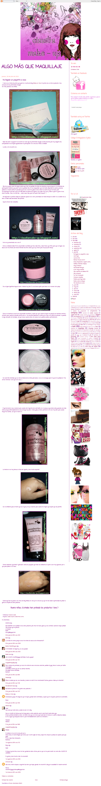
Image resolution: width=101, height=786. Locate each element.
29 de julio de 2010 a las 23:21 (13, 635)
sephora (88, 343)
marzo (75, 291)
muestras (79, 331)
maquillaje (81, 328)
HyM (98, 319)
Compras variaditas (78, 277)
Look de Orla (77, 258)
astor (75, 306)
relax (78, 341)
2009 (74, 296)
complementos (93, 311)
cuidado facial (17, 616)
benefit (73, 307)
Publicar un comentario (7, 776)
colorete (74, 311)
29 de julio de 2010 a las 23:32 (13, 652)
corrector (85, 313)
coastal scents (97, 309)
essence (93, 316)
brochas (78, 309)
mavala (91, 330)
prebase (90, 338)
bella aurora (98, 306)
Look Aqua (76, 256)
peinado (85, 335)
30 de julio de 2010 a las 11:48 (13, 683)
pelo (90, 335)
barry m (87, 306)
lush (93, 326)
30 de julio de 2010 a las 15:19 (13, 703)
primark (73, 340)
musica (87, 331)
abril (75, 289)
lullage (89, 326)
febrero (76, 293)
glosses (76, 319)
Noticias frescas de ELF (79, 260)
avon (83, 306)
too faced (73, 346)
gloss (72, 319)
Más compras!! (77, 273)
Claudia (7, 677)
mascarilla (85, 330)
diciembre (76, 242)
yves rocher (87, 348)
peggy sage (79, 335)
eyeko (75, 318)
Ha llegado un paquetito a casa (81, 254)
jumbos (85, 323)
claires (92, 309)
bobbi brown (88, 307)
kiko (93, 323)
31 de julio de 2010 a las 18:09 (13, 724)
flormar (86, 318)
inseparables (85, 321)
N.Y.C (92, 331)
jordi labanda (79, 323)
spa (83, 345)
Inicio (36, 780)
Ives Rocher (73, 323)
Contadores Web (75, 69)
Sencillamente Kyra (10, 686)
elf (87, 316)
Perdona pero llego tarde (79, 279)
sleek (98, 343)
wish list (77, 348)
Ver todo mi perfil (79, 171)
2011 (74, 239)
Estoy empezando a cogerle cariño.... (82, 262)
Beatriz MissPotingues (11, 646)
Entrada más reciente (7, 780)
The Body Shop (95, 345)
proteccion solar (84, 340)
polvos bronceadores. (82, 338)
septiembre (77, 248)
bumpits (83, 309)
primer (78, 340)
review (82, 341)
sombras (73, 345)
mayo (75, 287)
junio (75, 285)
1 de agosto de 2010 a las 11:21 (13, 742)
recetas (97, 340)
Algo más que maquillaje (32, 66)
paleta (97, 333)
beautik (92, 306)
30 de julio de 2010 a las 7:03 (12, 660)
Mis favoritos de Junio (79, 283)
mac (96, 327)
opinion (79, 333)
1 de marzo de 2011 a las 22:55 (13, 772)
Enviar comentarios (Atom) (15, 783)
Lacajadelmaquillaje (10, 663)
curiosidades (91, 314)
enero (75, 294)
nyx (74, 333)
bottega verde (96, 307)
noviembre (76, 244)
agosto (75, 250)
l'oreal (97, 323)
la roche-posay (74, 324)
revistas (93, 341)
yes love (82, 348)
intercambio (92, 321)
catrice (88, 309)
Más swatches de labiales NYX (81, 271)
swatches (88, 345)
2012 (74, 237)
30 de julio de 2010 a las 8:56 (13, 675)
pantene (72, 335)
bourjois (72, 309)
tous (82, 346)
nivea (99, 331)
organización (85, 333)
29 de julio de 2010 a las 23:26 (13, 643)
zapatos (92, 348)
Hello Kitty (92, 320)
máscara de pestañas (76, 330)
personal (73, 337)
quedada (92, 340)
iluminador (73, 321)
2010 (74, 241)
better (78, 307)
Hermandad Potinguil (79, 267)
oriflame (92, 333)
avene (79, 306)
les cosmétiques (89, 324)
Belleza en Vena (37, 83)
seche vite (81, 343)
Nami (7, 638)
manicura (73, 328)
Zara (97, 348)
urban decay (88, 346)
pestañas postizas (84, 336)
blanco (82, 307)
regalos (72, 341)
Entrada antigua (64, 780)
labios (81, 324)
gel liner (97, 318)
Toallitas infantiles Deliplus (80, 264)
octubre (76, 246)
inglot (78, 321)
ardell (72, 306)
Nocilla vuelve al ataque (79, 281)
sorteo (22, 616)
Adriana (7, 706)
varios (95, 347)
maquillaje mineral (93, 328)
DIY (84, 316)
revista (87, 341)
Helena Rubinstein (84, 319)
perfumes (96, 335)
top (78, 346)
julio (75, 252)
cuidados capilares (83, 314)
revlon (97, 341)
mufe (83, 331)
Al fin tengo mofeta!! (79, 269)
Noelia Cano (8, 654)
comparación (83, 311)
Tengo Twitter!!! (77, 266)
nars (96, 331)
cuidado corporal (10, 616)
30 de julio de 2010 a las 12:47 (13, 691)
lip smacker (97, 324)
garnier (92, 318)
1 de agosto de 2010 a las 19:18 (13, 759)
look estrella (83, 326)
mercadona (97, 330)
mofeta (73, 331)
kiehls (90, 323)
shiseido (93, 343)
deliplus (98, 315)
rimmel (72, 343)
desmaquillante (77, 316)
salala (76, 343)
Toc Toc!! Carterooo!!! (78, 275)
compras (74, 312)
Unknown (8, 762)
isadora (97, 321)
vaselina (72, 348)
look (74, 326)
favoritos (80, 318)
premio (96, 338)
